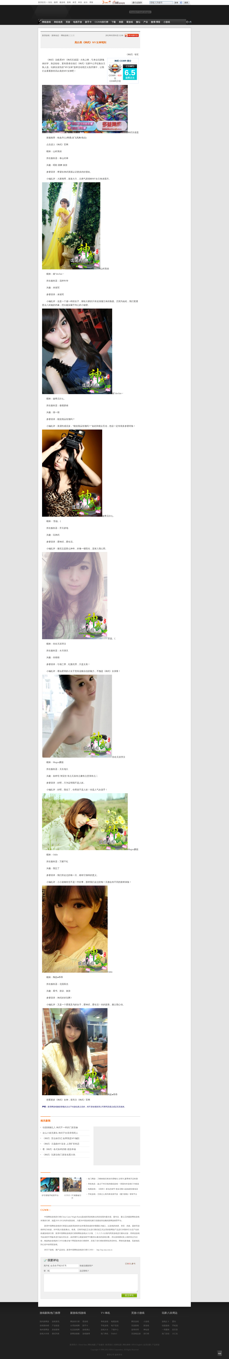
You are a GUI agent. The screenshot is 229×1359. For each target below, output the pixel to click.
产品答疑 (156, 1345)
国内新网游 (44, 1321)
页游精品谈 (136, 1334)
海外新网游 (44, 1330)
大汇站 (175, 1334)
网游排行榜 (75, 1321)
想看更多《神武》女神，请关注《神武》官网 (68, 1100)
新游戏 (146, 1325)
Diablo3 (114, 1334)
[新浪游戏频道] (52, 12)
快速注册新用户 (86, 1266)
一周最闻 (165, 1330)
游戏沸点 (86, 1330)
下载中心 (115, 1330)
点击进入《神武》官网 (57, 144)
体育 (74, 2)
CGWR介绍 (115, 81)
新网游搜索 (75, 1334)
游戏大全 (104, 1330)
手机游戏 (104, 1325)
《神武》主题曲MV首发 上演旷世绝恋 (61, 1144)
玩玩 (50, 2)
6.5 (129, 72)
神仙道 (146, 1330)
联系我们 (109, 1345)
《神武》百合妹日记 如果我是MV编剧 (61, 1138)
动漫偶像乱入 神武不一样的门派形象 (60, 1127)
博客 (91, 2)
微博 (56, 2)
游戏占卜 (165, 1321)
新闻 (69, 2)
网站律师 (126, 1345)
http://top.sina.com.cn (104, 1250)
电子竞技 (115, 1325)
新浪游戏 (46, 35)
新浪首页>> (43, 2)
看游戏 (85, 1321)
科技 (80, 2)
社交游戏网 (75, 1330)
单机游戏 (104, 1321)
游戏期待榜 (44, 1325)
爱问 (174, 1321)
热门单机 (104, 1334)
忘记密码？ (84, 1271)
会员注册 (147, 1345)
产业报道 (55, 1325)
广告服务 (100, 1345)
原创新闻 (55, 1330)
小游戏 (146, 1321)
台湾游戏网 (75, 1325)
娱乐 (86, 2)
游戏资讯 (55, 1321)
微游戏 (62, 2)
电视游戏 (115, 1321)
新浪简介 (73, 1345)
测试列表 (55, 1334)
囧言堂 (175, 1330)
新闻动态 (55, 35)
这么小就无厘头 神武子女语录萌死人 (60, 1133)
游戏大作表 (44, 1334)
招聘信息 (118, 1345)
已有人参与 (130, 1264)
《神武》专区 (132, 54)
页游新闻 (135, 1325)
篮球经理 (135, 1330)
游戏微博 (86, 1334)
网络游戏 (65, 35)
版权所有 (118, 1355)
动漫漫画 (165, 1325)
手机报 (175, 1325)
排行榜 (146, 1334)
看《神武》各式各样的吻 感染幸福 (59, 1149)
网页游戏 (135, 1321)
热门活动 (165, 1334)
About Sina (82, 1345)
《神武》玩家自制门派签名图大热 (59, 1155)
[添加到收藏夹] (190, 22)
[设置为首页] (187, 22)
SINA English (137, 1345)
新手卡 (85, 1325)
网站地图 (91, 1345)
